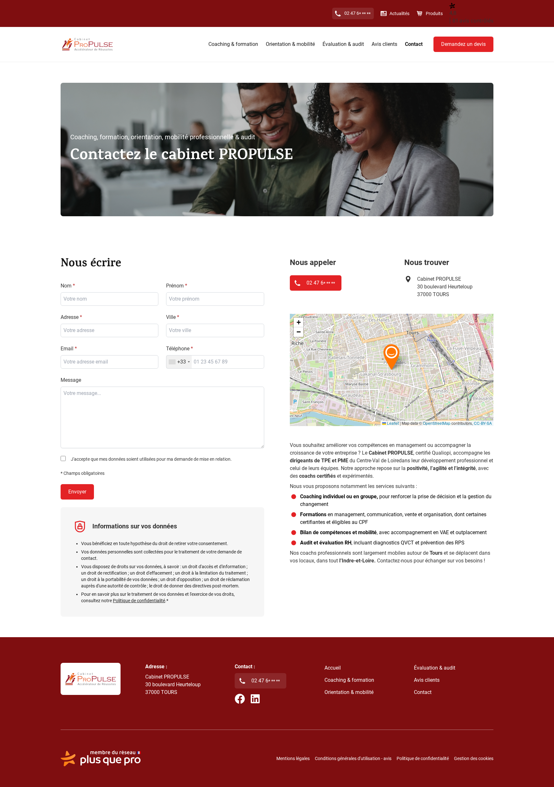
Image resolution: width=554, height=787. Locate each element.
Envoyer (77, 492)
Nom (66, 286)
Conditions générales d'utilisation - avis (353, 758)
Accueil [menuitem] (332, 668)
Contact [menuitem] (414, 44)
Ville (171, 317)
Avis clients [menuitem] (384, 44)
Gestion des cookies (473, 758)
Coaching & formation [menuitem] (233, 44)
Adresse (70, 317)
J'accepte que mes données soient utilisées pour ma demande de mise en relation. (151, 459)
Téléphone (177, 349)
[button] (391, 357)
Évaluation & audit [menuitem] (343, 44)
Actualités (399, 13)
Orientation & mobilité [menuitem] (290, 44)
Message (71, 380)
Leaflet (392, 423)
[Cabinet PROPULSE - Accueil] (87, 44)
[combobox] (215, 330)
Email (67, 349)
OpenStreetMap (436, 423)
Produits (434, 13)
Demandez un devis (463, 44)
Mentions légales (293, 758)
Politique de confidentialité (139, 600)
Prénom (175, 286)
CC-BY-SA (483, 423)
